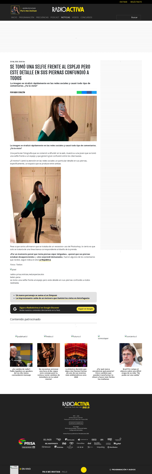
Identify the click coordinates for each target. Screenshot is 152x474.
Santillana (71, 439)
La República (45, 259)
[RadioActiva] (68, 10)
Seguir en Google (85, 309)
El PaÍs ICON (81, 446)
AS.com (101, 439)
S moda (90, 446)
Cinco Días (81, 443)
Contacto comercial (76, 423)
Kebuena (116, 443)
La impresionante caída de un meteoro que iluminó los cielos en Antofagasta (52, 298)
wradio (72, 443)
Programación (26, 17)
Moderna (59, 446)
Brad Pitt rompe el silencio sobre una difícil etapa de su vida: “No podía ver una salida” (130, 372)
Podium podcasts (71, 446)
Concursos (86, 17)
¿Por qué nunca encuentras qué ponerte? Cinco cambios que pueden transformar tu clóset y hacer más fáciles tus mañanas (103, 374)
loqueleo (101, 446)
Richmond (47, 446)
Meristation (112, 446)
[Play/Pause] (84, 470)
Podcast (54, 17)
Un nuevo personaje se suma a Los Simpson (36, 295)
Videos (75, 17)
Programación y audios (123, 469)
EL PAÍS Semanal (99, 443)
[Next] (95, 470)
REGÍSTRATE (136, 1)
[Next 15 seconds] (89, 470)
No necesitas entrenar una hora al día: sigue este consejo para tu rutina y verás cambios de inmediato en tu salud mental (49, 374)
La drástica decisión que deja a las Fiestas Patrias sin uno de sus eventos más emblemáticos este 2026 (76, 373)
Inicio (14, 17)
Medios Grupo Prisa (27, 447)
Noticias (65, 17)
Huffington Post (52, 443)
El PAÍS (49, 439)
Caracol (118, 439)
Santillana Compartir (84, 439)
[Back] (72, 470)
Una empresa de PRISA (27, 441)
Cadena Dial (90, 443)
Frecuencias (42, 17)
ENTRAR (123, 1)
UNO (65, 443)
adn (109, 439)
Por (17, 92)
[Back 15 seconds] (78, 470)
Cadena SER (94, 439)
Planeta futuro (108, 443)
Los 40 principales (60, 439)
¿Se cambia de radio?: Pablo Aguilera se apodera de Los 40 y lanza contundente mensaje (21, 372)
